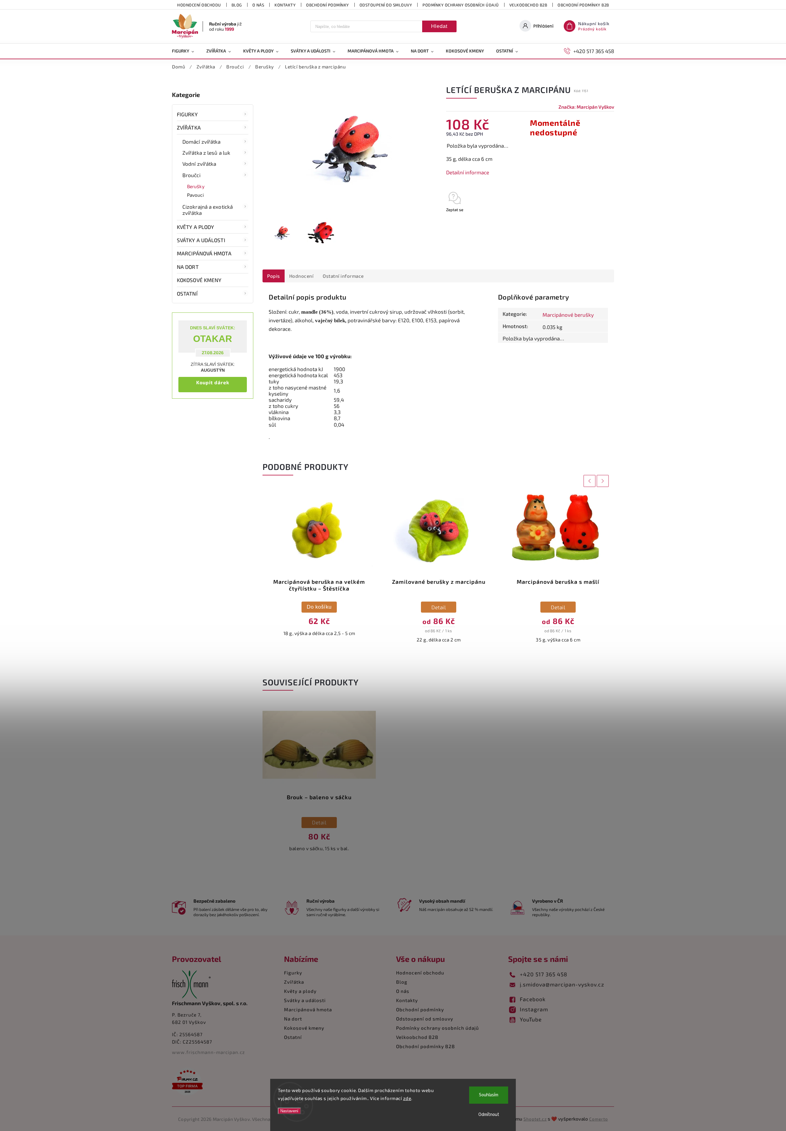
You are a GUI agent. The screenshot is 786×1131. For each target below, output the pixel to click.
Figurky (187, 114)
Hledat (439, 26)
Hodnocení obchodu (199, 4)
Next (603, 480)
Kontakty (285, 4)
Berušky (195, 186)
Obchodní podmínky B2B (583, 4)
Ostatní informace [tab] (343, 276)
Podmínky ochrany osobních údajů (460, 4)
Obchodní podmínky (327, 4)
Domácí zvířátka (201, 141)
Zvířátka (189, 127)
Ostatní (187, 293)
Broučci (191, 175)
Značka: (586, 107)
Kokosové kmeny (199, 280)
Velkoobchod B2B (528, 4)
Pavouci (195, 195)
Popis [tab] (273, 276)
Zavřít (595, 220)
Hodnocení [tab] (301, 276)
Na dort (188, 267)
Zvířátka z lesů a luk (206, 152)
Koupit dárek (212, 382)
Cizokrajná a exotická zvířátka (207, 209)
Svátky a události (201, 240)
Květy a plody (195, 227)
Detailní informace (467, 172)
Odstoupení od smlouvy (386, 4)
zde (407, 1098)
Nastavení (289, 1111)
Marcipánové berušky (568, 315)
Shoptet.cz (535, 1118)
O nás (258, 4)
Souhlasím (488, 1095)
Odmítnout (488, 1114)
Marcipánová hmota (204, 253)
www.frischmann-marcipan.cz (208, 1052)
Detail (319, 607)
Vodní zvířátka (199, 164)
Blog (237, 4)
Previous (588, 480)
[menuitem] (186, 51)
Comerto (598, 1118)
